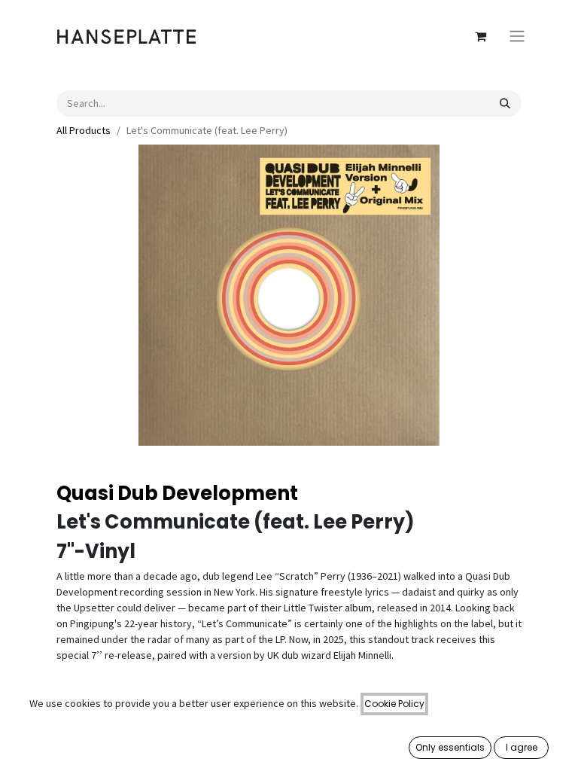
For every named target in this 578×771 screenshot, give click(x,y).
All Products (83, 130)
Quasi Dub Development (177, 493)
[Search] (505, 103)
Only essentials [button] (450, 747)
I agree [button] (521, 747)
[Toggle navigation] (517, 36)
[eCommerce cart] (480, 36)
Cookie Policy (394, 703)
